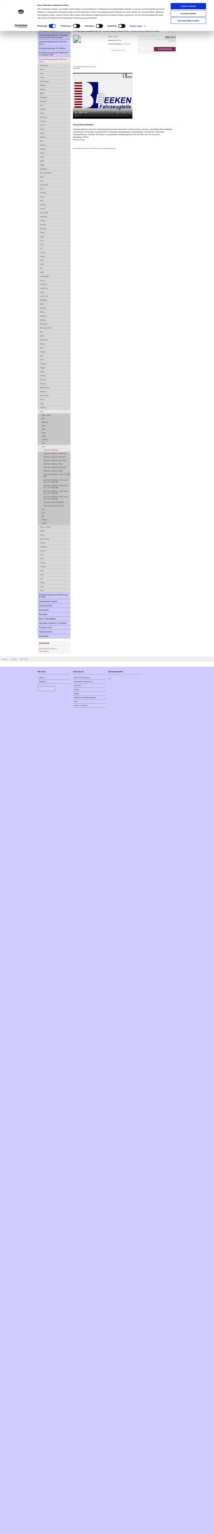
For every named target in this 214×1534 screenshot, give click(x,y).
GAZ (41, 201)
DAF (41, 141)
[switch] (76, 26)
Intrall (42, 236)
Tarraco (44, 520)
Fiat (41, 181)
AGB (75, 701)
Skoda (42, 531)
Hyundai (43, 229)
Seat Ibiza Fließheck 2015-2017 (54, 457)
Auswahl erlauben (188, 13)
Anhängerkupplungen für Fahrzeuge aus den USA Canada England (53, 36)
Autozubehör (44, 610)
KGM (42, 264)
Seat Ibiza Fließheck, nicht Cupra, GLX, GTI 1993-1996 (55, 481)
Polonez (43, 380)
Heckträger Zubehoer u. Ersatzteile (52, 623)
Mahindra (43, 300)
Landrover (43, 284)
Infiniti (42, 232)
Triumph (43, 567)
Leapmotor (44, 288)
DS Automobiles (46, 173)
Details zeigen (136, 26)
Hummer (43, 225)
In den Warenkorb (164, 49)
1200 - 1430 (46, 415)
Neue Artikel (43, 636)
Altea (43, 426)
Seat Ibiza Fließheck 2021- (53, 464)
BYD (41, 105)
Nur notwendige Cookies (188, 21)
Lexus (42, 292)
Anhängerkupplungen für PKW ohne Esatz (53, 60)
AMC (42, 69)
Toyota (42, 563)
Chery (42, 113)
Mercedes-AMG (45, 328)
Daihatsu (43, 145)
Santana (43, 407)
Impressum (77, 685)
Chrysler (43, 121)
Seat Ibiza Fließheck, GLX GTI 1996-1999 (56, 475)
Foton (42, 197)
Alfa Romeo (44, 65)
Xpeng (42, 583)
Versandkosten (172, 39)
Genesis (43, 205)
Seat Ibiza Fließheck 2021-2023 (54, 467)
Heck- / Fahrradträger (47, 619)
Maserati (43, 308)
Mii (43, 516)
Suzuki (42, 551)
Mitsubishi (43, 340)
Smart (42, 535)
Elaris (42, 177)
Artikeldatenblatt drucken (118, 50)
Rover (42, 399)
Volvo (42, 575)
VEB (41, 571)
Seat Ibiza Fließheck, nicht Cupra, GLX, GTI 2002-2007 (55, 498)
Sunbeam (43, 547)
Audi (41, 73)
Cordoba (45, 440)
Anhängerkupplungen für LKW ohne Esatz (53, 43)
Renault (43, 392)
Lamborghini (44, 276)
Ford (41, 189)
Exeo (43, 443)
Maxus (42, 312)
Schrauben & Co (45, 627)
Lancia (42, 280)
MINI (42, 336)
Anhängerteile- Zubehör (48, 601)
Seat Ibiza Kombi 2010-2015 (53, 502)
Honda (42, 221)
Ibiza (43, 446)
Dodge (42, 165)
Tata (41, 555)
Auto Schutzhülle (45, 606)
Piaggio (42, 368)
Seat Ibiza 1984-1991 (51, 450)
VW (41, 579)
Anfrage (5, 659)
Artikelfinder (42, 681)
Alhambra (45, 422)
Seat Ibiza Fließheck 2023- (53, 471)
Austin (42, 77)
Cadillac (43, 109)
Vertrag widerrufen (46, 689)
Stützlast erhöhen (46, 632)
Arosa (44, 433)
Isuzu (42, 240)
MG (41, 332)
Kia (41, 268)
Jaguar (42, 256)
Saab (42, 403)
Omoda (42, 352)
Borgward (43, 97)
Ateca (44, 436)
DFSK (42, 157)
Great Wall (44, 213)
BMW (42, 93)
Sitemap (76, 693)
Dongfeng (43, 169)
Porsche (43, 384)
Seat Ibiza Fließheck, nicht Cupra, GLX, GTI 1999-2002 (55, 492)
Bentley (43, 89)
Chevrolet (43, 117)
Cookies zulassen (188, 6)
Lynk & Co (44, 296)
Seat (41, 411)
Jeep (42, 260)
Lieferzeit (41, 677)
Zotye (42, 590)
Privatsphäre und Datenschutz (83, 681)
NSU (41, 348)
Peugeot (43, 364)
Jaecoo (42, 252)
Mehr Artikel (43, 651)
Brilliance (43, 101)
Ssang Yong (44, 539)
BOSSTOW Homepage (47, 649)
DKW (42, 161)
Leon (43, 513)
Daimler (43, 149)
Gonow (42, 209)
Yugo (42, 587)
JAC (41, 248)
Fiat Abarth (44, 185)
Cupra (42, 129)
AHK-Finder (24, 659)
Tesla (42, 559)
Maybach (43, 316)
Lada (42, 272)
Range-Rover (44, 388)
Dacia (42, 133)
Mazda (42, 320)
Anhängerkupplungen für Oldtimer (52, 48)
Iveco (42, 244)
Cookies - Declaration (80, 705)
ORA (42, 360)
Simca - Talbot (45, 527)
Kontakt (76, 689)
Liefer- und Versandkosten (82, 677)
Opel (41, 356)
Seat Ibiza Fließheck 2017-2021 (54, 460)
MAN (42, 304)
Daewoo (43, 137)
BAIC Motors (44, 81)
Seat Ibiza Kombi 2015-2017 (53, 506)
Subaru (42, 543)
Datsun (42, 153)
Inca (43, 509)
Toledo (44, 523)
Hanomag (43, 217)
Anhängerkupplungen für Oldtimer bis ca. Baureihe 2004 (53, 54)
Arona (44, 429)
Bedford (43, 85)
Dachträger (43, 614)
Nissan (42, 344)
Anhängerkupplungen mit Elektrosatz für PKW (53, 596)
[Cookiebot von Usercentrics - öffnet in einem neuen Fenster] (21, 26)
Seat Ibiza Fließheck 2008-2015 (54, 453)
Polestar (43, 376)
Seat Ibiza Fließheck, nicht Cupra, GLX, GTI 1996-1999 (55, 487)
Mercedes (43, 324)
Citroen (42, 125)
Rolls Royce (44, 396)
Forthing (43, 193)
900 (43, 419)
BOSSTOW (127, 44)
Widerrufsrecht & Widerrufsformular (84, 697)
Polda (42, 372)
